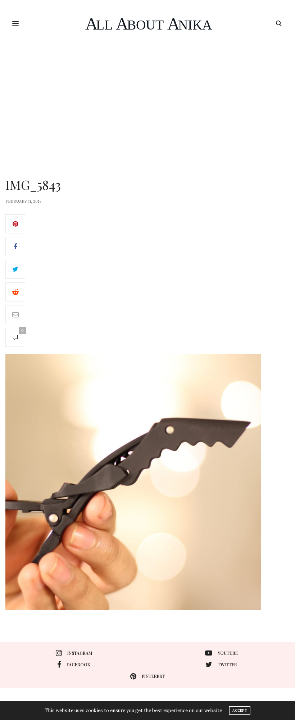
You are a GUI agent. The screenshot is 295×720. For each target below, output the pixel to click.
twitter (227, 664)
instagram (79, 653)
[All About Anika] (147, 23)
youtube (228, 653)
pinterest (153, 676)
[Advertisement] (147, 101)
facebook (78, 664)
